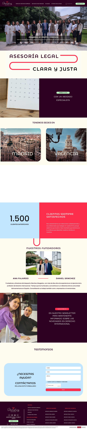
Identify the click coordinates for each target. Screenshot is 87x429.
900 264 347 (14, 424)
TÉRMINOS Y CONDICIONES (62, 381)
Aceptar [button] (79, 427)
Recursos (47, 3)
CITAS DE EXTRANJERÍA (31, 419)
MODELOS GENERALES (31, 424)
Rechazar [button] (83, 427)
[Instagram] (18, 415)
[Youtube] (15, 415)
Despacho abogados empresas (23, 3)
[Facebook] (12, 415)
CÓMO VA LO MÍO (30, 422)
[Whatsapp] (9, 415)
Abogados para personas (38, 3)
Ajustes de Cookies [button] (73, 427)
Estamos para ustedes (56, 3)
